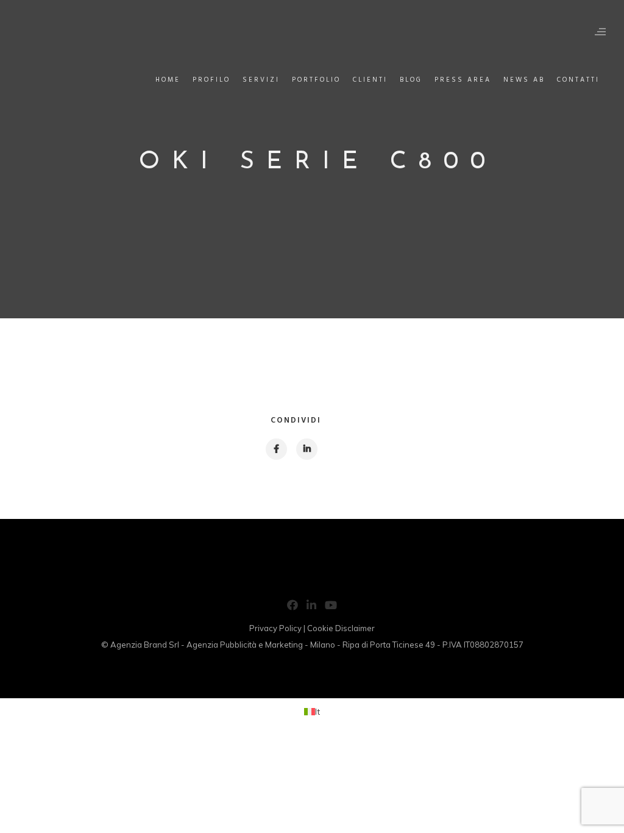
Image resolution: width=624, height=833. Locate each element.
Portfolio (316, 79)
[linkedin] (306, 449)
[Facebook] (292, 607)
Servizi (261, 79)
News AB (524, 79)
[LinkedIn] (311, 607)
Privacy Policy (275, 628)
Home (167, 79)
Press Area (462, 79)
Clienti (370, 79)
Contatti (578, 79)
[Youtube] (331, 607)
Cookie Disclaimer (341, 628)
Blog (411, 79)
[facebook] (275, 449)
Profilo (211, 79)
